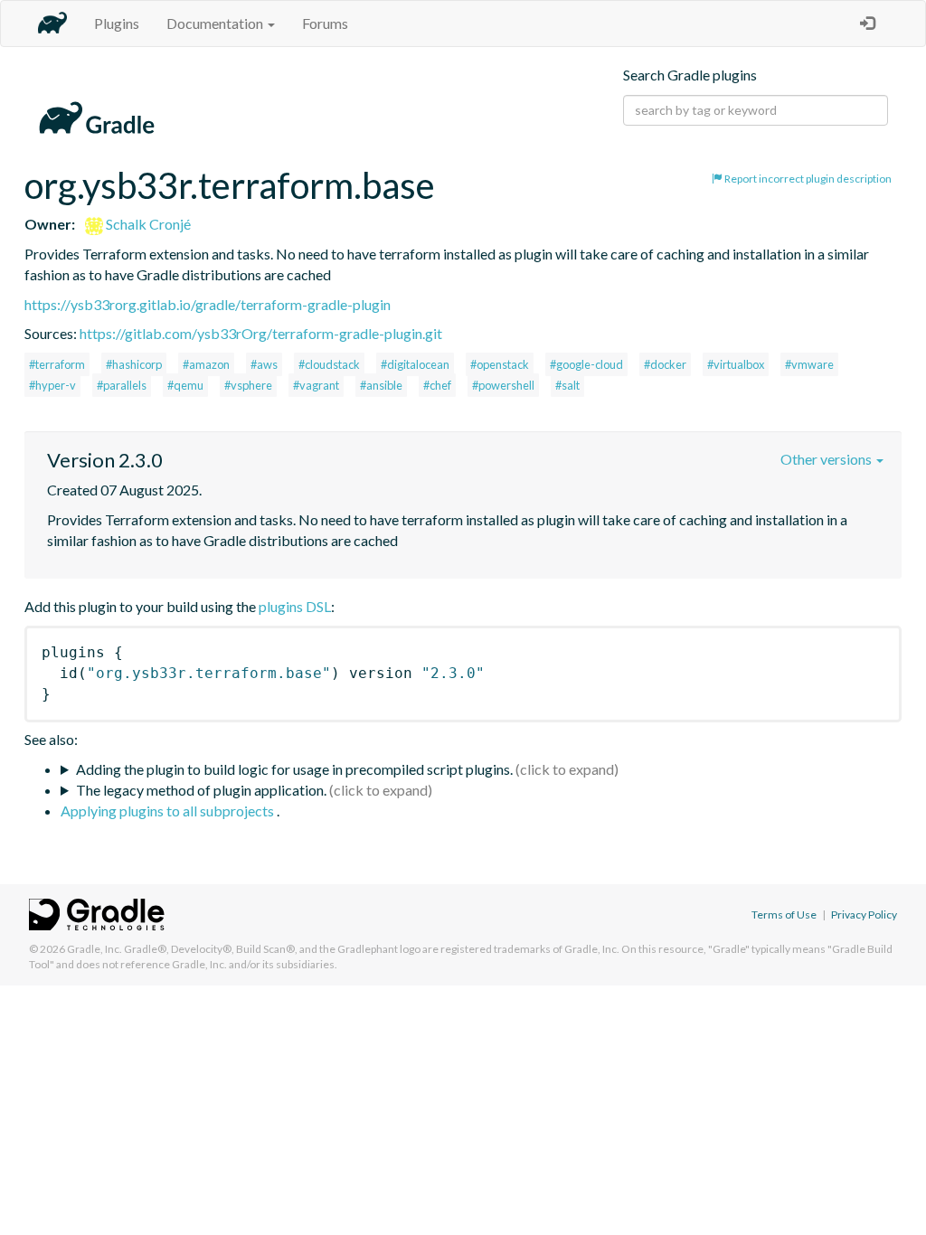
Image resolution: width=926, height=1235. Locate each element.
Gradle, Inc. (94, 949)
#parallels (121, 385)
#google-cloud (586, 364)
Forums (325, 23)
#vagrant (316, 385)
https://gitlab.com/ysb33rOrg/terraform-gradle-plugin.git (261, 333)
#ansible (381, 385)
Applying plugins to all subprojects (169, 810)
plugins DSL (295, 606)
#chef (437, 385)
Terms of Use (784, 914)
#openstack (499, 364)
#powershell (503, 385)
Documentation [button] (216, 23)
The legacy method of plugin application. (201, 789)
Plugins (116, 23)
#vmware (809, 364)
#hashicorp (134, 364)
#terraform (57, 364)
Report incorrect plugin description (807, 178)
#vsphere (248, 385)
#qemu (185, 385)
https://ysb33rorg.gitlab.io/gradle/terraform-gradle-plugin (207, 304)
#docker (665, 364)
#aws (264, 364)
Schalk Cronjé (147, 223)
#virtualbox (735, 364)
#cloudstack (329, 364)
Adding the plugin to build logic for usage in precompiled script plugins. (294, 769)
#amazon (206, 364)
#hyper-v (52, 385)
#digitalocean (415, 364)
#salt (567, 385)
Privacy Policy (864, 914)
